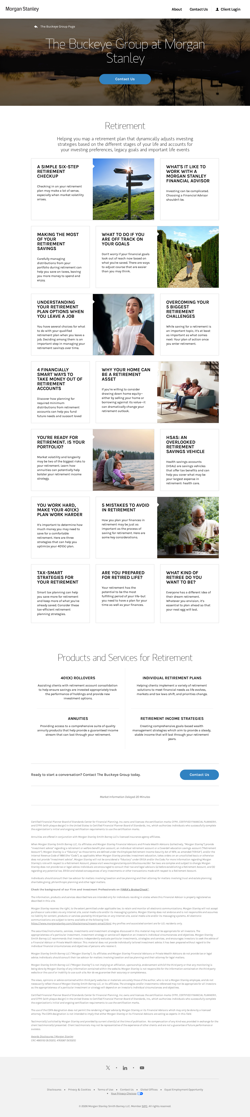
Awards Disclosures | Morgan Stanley (52, 1036)
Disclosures (54, 1089)
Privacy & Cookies (79, 1089)
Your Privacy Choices (123, 1093)
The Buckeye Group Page (57, 26)
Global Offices (149, 1089)
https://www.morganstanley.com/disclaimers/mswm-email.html (71, 923)
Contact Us (125, 79)
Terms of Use (105, 1089)
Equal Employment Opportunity (183, 1089)
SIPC (144, 1106)
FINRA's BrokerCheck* (135, 889)
